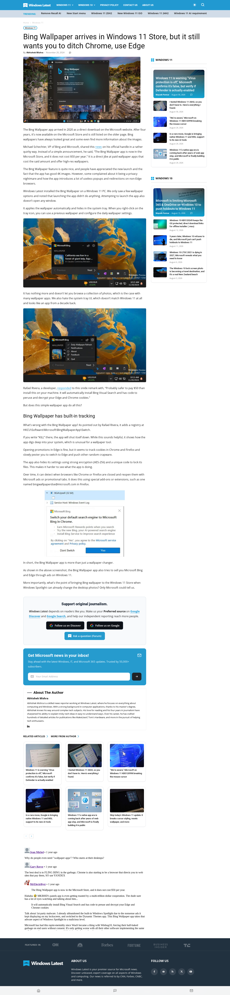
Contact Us (130, 5)
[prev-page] (26, 836)
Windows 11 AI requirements (191, 13)
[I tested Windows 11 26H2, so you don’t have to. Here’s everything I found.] (85, 755)
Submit (136, 677)
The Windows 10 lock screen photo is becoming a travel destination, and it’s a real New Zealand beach (187, 271)
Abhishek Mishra (34, 52)
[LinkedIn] (30, 726)
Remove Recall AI (51, 13)
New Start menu (76, 13)
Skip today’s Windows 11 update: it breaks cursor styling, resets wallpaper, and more (126, 818)
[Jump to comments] (115, 990)
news (98, 147)
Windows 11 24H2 (158, 13)
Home (26, 22)
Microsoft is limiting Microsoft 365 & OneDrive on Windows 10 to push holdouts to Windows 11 (178, 204)
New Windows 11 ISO (130, 13)
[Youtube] (190, 971)
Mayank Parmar (162, 95)
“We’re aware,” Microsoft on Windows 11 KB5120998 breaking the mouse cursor (126, 773)
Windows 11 (63, 5)
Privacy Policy (109, 5)
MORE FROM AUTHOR (63, 736)
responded (64, 388)
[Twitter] (181, 971)
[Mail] (163, 971)
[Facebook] (154, 971)
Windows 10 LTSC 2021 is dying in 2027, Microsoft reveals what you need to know (186, 255)
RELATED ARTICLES (34, 736)
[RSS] (172, 971)
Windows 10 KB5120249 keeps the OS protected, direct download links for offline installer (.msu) (187, 223)
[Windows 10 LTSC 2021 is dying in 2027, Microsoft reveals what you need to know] (160, 256)
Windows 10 (85, 5)
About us (148, 5)
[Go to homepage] (38, 990)
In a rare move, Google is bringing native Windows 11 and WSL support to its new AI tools (42, 818)
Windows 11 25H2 (101, 13)
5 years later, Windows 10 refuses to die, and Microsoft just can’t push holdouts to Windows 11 (187, 239)
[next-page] (31, 836)
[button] (203, 5)
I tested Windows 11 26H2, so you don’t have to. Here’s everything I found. (84, 773)
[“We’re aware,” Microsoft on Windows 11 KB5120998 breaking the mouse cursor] (127, 755)
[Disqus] (84, 888)
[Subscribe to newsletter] (191, 990)
